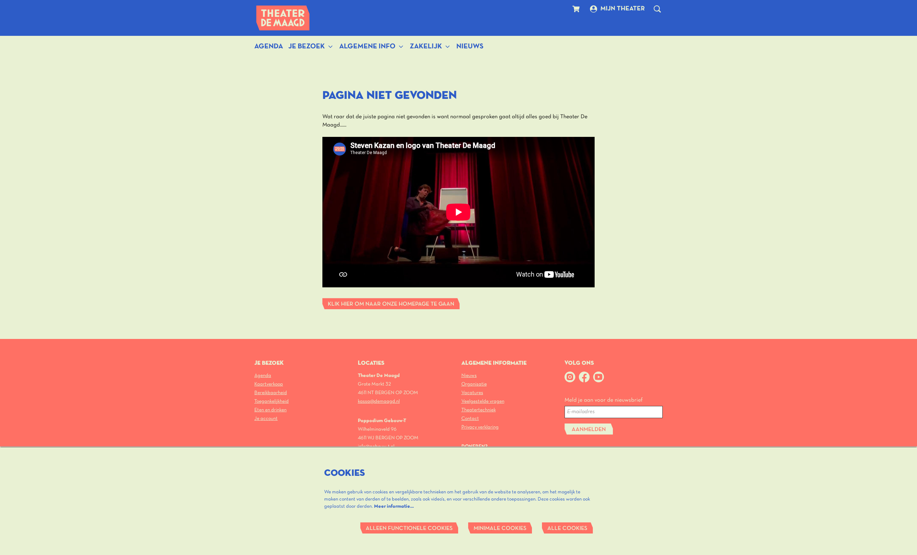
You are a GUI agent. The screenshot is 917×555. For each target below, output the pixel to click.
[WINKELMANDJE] (577, 9)
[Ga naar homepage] (283, 18)
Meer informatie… (394, 506)
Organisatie (474, 384)
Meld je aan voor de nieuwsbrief (604, 400)
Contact (470, 418)
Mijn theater (622, 9)
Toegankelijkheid (271, 401)
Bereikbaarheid (270, 393)
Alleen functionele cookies (409, 528)
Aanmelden (589, 429)
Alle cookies (567, 528)
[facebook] (584, 377)
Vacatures (472, 393)
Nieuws (469, 375)
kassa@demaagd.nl (379, 401)
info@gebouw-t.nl (376, 446)
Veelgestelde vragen (482, 401)
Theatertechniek (478, 410)
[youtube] (598, 377)
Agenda (262, 375)
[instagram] (570, 377)
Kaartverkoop (268, 384)
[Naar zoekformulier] (657, 9)
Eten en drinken (270, 410)
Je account (266, 418)
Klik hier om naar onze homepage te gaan (391, 304)
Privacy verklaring (480, 427)
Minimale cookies (500, 528)
